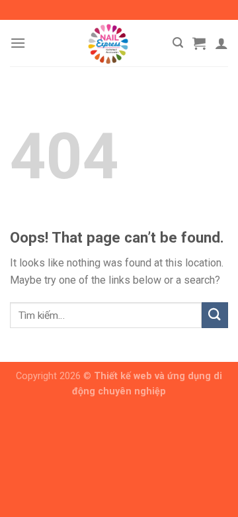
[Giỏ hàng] (199, 43)
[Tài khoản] (221, 43)
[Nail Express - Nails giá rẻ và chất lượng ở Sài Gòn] (108, 43)
